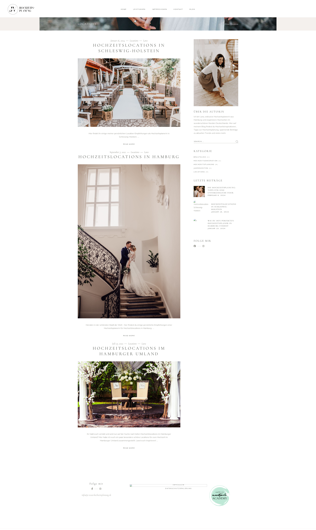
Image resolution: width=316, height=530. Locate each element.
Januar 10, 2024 (217, 228)
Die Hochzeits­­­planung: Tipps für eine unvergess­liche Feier (222, 190)
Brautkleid (200, 157)
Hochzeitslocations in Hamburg (129, 156)
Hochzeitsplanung (204, 164)
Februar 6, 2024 (217, 195)
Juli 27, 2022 (118, 343)
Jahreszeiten (201, 168)
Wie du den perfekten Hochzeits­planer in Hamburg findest (221, 223)
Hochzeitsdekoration (206, 161)
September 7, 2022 (118, 152)
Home (227, 24)
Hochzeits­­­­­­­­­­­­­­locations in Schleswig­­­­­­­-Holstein (223, 206)
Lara (145, 40)
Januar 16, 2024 (118, 40)
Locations (134, 40)
